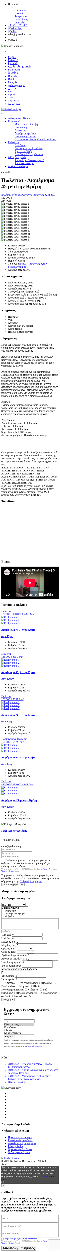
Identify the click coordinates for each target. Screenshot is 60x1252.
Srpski (11, 94)
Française (13, 82)
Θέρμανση (24, 986)
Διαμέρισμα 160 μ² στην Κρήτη (19, 800)
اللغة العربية (14, 103)
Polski (11, 91)
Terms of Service (7, 871)
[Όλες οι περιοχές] (19, 1024)
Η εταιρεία (20, 10)
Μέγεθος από (8, 941)
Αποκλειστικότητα (24, 163)
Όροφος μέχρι (8, 951)
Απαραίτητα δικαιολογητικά (29, 160)
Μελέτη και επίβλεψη (26, 124)
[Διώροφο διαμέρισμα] (15, 913)
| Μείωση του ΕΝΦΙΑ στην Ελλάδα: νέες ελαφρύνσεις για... (29, 1077)
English (12, 57)
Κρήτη (14, 194)
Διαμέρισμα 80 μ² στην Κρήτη (18, 672)
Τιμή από (6, 934)
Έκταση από (7, 975)
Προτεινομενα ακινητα (20, 1137)
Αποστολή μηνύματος (13, 884)
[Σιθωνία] (19, 1030)
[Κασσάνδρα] (19, 1027)
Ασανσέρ (10, 982)
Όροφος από (7, 948)
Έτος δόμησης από (11, 962)
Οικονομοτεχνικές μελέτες (29, 148)
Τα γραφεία (21, 16)
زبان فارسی (14, 88)
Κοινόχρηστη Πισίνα (12, 989)
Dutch (11, 79)
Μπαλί (51, 194)
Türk (10, 97)
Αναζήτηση (8, 999)
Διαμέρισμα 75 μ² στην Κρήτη (18, 629)
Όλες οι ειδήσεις (17, 1082)
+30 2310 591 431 (18, 25)
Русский (13, 63)
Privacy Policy (48, 869)
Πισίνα (37, 986)
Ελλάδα (5, 194)
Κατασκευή (14, 121)
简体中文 (13, 72)
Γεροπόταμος (40, 194)
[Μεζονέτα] (15, 916)
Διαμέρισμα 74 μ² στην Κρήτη (18, 715)
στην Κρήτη (7, 636)
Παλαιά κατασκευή (27, 992)
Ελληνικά (13, 60)
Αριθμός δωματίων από (13, 955)
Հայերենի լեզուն (19, 66)
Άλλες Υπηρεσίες (17, 157)
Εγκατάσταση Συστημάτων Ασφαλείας (35, 139)
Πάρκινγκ (47, 982)
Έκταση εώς (7, 979)
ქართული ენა (16, 85)
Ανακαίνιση (21, 130)
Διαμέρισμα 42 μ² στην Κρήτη (18, 757)
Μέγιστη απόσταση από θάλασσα (19, 969)
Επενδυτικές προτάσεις (20, 1140)
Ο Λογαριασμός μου (19, 1152)
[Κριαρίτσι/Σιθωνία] (19, 1033)
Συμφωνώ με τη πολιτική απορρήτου (21, 1238)
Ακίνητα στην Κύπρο (19, 118)
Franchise (20, 22)
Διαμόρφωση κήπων (25, 133)
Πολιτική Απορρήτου (31, 881)
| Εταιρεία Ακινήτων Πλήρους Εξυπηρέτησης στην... (30, 1065)
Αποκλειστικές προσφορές (22, 1143)
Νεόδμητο (33, 989)
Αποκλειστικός (23, 996)
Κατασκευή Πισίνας (25, 136)
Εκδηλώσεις (21, 19)
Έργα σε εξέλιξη (23, 151)
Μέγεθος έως (8, 945)
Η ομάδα (19, 13)
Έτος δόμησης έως (11, 965)
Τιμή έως (6, 938)
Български (14, 69)
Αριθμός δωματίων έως (13, 958)
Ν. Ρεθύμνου (25, 194)
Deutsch (12, 76)
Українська (14, 100)
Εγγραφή (9, 1036)
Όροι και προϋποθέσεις (20, 1149)
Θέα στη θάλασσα (28, 982)
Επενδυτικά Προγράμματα (29, 154)
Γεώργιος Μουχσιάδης (14, 830)
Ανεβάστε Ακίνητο (18, 166)
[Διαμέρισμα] (15, 910)
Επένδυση (13, 142)
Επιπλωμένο (8, 986)
